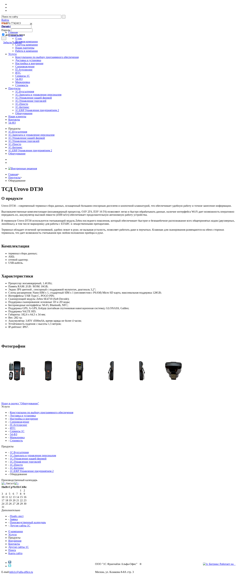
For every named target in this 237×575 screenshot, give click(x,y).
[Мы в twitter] (9, 566)
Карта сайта (15, 553)
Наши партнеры (24, 47)
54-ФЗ (19, 79)
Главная (13, 174)
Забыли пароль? (12, 42)
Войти (5, 20)
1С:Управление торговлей (30, 100)
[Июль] (4, 483)
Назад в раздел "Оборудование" (20, 403)
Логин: (5, 26)
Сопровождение (25, 66)
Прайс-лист (17, 516)
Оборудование (23, 113)
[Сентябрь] (16, 483)
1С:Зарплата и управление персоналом (38, 94)
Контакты (14, 543)
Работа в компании (26, 50)
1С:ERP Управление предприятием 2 (37, 110)
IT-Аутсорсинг (24, 69)
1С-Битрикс (22, 107)
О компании (15, 531)
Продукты (14, 177)
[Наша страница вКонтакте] (9, 562)
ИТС (18, 72)
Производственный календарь (28, 522)
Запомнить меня (15, 34)
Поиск (12, 550)
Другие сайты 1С (20, 525)
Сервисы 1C (22, 75)
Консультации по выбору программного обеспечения (47, 57)
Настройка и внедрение (29, 63)
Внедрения (14, 540)
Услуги (12, 534)
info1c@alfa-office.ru (21, 571)
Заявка (14, 519)
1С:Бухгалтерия (24, 91)
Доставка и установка (28, 60)
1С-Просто (21, 103)
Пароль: (6, 30)
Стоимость (21, 85)
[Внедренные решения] (22, 168)
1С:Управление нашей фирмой (33, 97)
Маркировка (22, 82)
